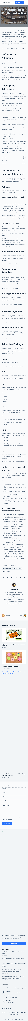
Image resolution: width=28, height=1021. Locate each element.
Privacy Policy (15, 1012)
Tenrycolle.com (8, 2)
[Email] (24, 577)
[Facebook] (4, 577)
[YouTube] (10, 1008)
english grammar (17, 568)
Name (4, 792)
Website (5, 800)
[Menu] (25, 2)
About (3, 1012)
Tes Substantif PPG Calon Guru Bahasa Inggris (13, 958)
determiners (13, 565)
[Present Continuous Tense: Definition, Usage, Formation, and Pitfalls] (14, 721)
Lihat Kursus (19, 2)
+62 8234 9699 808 (11, 997)
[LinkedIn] (12, 577)
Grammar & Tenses (14, 18)
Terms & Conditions (14, 1014)
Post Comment (6, 823)
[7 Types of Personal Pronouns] (14, 657)
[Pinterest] (8, 1008)
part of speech (6, 571)
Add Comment (6, 805)
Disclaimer (23, 1012)
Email (4, 796)
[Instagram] (6, 1008)
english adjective (7, 568)
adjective (5, 565)
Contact (9, 1012)
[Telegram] (16, 577)
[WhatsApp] (20, 577)
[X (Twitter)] (8, 577)
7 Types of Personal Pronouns (10, 666)
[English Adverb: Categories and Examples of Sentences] (14, 635)
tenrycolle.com (10, 1002)
